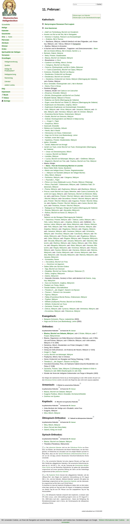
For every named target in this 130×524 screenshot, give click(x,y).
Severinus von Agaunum (55, 264)
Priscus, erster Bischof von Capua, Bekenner (60, 191)
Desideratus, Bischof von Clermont (57, 77)
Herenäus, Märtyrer (66, 112)
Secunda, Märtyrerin (55, 241)
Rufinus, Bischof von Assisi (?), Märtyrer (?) (61, 213)
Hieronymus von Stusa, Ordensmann (58, 133)
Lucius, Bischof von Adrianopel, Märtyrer (60, 159)
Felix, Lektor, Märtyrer (52, 222)
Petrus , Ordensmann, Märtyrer (60, 184)
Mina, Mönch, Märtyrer (53, 175)
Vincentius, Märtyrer (62, 234)
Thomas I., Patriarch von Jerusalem (58, 292)
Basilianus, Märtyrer (89, 189)
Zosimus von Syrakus (52, 396)
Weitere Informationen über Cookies (111, 520)
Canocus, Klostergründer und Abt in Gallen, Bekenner (64, 67)
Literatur (7, 81)
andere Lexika (10, 85)
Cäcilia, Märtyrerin (62, 252)
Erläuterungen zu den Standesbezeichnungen (86, 17)
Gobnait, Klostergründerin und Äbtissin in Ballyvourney (64, 119)
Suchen (99, 4)
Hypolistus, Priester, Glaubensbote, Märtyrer (61, 140)
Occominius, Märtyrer (52, 311)
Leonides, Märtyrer (51, 156)
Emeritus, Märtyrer (85, 227)
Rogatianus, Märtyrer (70, 229)
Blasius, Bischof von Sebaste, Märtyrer (59, 58)
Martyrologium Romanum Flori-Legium (59, 24)
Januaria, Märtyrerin (74, 241)
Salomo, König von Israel (53, 430)
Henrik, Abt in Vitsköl (52, 130)
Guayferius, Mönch (52, 123)
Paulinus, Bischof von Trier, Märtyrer (83, 161)
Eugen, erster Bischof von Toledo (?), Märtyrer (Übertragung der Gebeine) (71, 102)
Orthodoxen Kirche (76, 447)
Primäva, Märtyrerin (69, 236)
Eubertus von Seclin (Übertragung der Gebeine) (62, 100)
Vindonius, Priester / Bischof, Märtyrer (66, 205)
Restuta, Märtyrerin (52, 210)
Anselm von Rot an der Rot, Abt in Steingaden (60, 34)
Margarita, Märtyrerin (58, 245)
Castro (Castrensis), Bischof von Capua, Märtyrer (64, 70)
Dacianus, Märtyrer (79, 250)
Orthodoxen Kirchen (51, 380)
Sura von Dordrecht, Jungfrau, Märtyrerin (59, 283)
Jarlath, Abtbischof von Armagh (56, 145)
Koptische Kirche (54, 475)
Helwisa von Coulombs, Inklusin (55, 128)
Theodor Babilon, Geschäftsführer (56, 288)
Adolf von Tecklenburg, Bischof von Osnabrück (61, 32)
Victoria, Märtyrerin (81, 252)
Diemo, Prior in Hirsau (53, 86)
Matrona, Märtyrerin (87, 255)
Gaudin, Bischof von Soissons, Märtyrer (59, 116)
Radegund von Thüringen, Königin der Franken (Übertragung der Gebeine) (71, 208)
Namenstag (9, 78)
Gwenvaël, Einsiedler (51, 126)
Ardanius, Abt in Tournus (54, 39)
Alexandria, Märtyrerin (71, 210)
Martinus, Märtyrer (60, 243)
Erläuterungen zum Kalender (81, 15)
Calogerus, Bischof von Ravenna (57, 65)
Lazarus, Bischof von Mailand (56, 154)
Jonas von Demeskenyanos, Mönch (58, 152)
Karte (10, 37)
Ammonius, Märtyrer (87, 309)
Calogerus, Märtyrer (72, 177)
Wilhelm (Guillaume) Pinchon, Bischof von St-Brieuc (63, 302)
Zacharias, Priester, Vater (54, 306)
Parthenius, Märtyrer (52, 177)
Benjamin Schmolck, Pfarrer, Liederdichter (59, 319)
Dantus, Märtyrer (78, 243)
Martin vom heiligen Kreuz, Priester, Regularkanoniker (64, 170)
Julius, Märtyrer (53, 238)
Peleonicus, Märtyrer (72, 311)
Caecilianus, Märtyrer (82, 234)
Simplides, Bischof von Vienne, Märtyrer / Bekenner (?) (64, 271)
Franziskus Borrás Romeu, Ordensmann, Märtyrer (63, 114)
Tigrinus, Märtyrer (51, 295)
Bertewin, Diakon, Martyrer (53, 53)
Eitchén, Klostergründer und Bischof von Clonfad (62, 95)
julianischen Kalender (61, 471)
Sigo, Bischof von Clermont (54, 269)
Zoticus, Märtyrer (51, 309)
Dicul (59, 60)
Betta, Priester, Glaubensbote (55, 55)
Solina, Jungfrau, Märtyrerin (55, 273)
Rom (54, 456)
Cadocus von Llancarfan (69, 91)
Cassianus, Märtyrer (74, 231)
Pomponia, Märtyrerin (89, 238)
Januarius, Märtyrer (83, 109)
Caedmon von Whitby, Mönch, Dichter (58, 63)
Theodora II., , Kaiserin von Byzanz (62, 290)
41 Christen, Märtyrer (85, 112)
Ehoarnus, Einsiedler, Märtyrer (56, 93)
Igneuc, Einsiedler (50, 142)
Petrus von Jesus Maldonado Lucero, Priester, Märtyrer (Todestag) (69, 182)
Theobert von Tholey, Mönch (54, 285)
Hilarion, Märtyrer (90, 224)
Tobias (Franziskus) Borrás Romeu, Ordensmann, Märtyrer (66, 297)
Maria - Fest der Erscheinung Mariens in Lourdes (64, 166)
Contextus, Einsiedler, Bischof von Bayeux (59, 72)
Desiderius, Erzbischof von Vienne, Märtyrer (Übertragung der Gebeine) (71, 79)
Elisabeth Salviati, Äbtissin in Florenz (57, 98)
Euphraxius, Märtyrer (69, 189)
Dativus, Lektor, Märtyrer (82, 220)
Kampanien (77, 44)
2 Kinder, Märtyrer (85, 333)
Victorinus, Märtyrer (79, 248)
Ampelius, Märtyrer (72, 222)
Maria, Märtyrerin (73, 224)
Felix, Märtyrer (50, 109)
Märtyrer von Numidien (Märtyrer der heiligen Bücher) (66, 173)
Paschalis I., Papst (52, 180)
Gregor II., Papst (53, 121)
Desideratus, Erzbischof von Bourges (58, 74)
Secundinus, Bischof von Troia (57, 262)
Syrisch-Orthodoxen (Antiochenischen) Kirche (72, 453)
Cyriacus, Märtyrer (68, 309)
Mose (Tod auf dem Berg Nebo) (55, 427)
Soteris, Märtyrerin (51, 276)
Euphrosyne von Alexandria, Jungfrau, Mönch (61, 105)
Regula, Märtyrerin (60, 248)
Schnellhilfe (6, 24)
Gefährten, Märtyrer (88, 159)
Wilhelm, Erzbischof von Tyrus (56, 304)
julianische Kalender (55, 447)
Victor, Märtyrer (65, 109)
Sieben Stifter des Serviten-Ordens (56, 266)
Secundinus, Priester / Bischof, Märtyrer (76, 198)
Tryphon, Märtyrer (51, 299)
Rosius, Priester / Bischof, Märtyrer (67, 196)
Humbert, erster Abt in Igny (54, 138)
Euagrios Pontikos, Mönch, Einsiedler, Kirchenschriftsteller (65, 394)
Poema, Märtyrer (51, 189)
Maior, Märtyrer (76, 245)
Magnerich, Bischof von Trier (55, 161)
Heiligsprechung (10, 74)
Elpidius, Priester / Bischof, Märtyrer (64, 203)
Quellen (7, 65)
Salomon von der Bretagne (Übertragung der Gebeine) (63, 217)
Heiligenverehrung (11, 62)
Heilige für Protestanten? (9, 70)
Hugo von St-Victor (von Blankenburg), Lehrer (61, 135)
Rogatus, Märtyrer (88, 229)
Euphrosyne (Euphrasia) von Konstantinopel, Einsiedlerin (65, 107)
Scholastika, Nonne (52, 259)
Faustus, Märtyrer (61, 250)
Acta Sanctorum (51, 28)
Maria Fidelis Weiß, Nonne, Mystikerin (57, 168)
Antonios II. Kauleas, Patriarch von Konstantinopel (63, 37)
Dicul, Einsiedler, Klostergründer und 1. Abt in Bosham (63, 84)
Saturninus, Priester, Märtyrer (56, 220)
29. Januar (72, 330)
